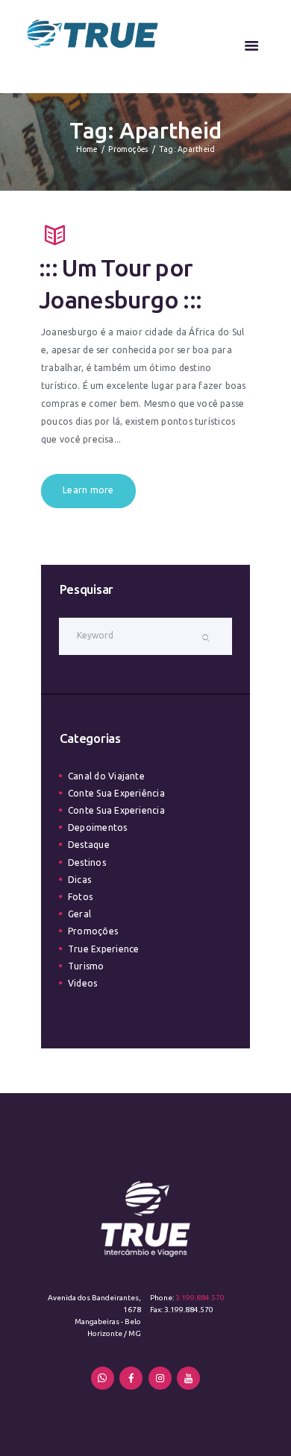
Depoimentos (98, 827)
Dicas (79, 879)
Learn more (88, 490)
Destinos (87, 862)
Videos (82, 983)
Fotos (80, 897)
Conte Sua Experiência (116, 793)
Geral (79, 914)
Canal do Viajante (106, 776)
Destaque (89, 844)
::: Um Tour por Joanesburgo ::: (120, 283)
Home (87, 149)
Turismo (86, 966)
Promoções (128, 149)
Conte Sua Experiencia (116, 810)
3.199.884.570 (200, 1298)
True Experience (103, 949)
